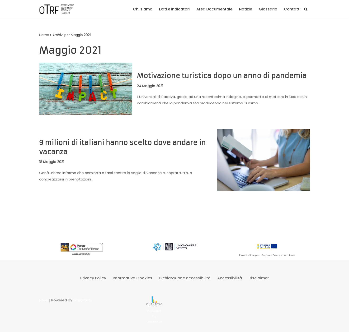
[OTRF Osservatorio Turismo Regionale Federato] (57, 9)
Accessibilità (229, 278)
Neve (43, 300)
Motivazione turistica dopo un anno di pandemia (222, 76)
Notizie (245, 9)
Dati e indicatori (174, 9)
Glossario (268, 9)
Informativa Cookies (132, 278)
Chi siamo (142, 9)
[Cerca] (305, 9)
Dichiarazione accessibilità (185, 278)
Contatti (292, 9)
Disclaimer (259, 278)
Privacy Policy (93, 278)
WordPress (82, 300)
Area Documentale (214, 9)
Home (44, 34)
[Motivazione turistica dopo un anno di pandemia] (85, 89)
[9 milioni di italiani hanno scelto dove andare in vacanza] (263, 160)
